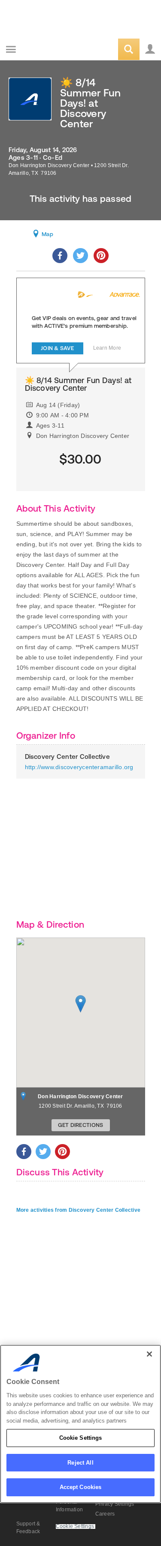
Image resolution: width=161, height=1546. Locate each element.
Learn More (107, 348)
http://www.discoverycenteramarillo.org (79, 767)
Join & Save (57, 348)
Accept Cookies (81, 1487)
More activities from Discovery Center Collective (78, 1210)
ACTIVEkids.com (50, 49)
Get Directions (80, 1125)
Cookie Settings (80, 1438)
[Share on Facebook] (59, 255)
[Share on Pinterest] (101, 255)
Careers (105, 1514)
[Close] (149, 1354)
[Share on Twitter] (80, 255)
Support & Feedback (28, 1527)
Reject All (80, 1462)
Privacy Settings (114, 1504)
